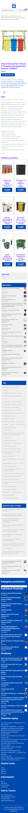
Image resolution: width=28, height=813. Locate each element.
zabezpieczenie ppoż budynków (10, 489)
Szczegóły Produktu (8, 75)
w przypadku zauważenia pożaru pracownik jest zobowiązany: (13, 483)
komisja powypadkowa (11, 85)
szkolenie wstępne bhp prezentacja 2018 (12, 476)
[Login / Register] (23, 10)
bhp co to (5, 398)
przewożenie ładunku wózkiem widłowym (12, 448)
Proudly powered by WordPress (13, 807)
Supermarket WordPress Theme (13, 809)
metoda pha (5, 424)
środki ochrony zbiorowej (8, 495)
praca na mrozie (6, 437)
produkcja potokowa (17, 443)
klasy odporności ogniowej (8, 421)
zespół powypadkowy (16, 492)
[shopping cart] (25, 10)
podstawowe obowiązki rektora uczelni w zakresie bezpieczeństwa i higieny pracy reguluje (14, 433)
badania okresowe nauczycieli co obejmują (12, 393)
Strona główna (5, 16)
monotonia (12, 424)
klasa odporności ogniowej (8, 418)
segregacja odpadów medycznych (10, 463)
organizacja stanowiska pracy (9, 427)
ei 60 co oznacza (6, 407)
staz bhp (21, 463)
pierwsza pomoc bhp (7, 430)
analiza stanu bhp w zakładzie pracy (11, 387)
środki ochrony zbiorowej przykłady (10, 498)
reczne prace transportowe (8, 456)
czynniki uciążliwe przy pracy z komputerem (12, 401)
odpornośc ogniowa (21, 424)
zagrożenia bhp (6, 492)
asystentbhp (5, 390)
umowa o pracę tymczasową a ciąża (11, 479)
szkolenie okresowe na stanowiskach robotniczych (14, 473)
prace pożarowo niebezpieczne (9, 440)
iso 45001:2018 (18, 410)
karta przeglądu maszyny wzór (9, 416)
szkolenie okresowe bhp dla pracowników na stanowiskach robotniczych (12, 470)
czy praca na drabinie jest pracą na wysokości (13, 404)
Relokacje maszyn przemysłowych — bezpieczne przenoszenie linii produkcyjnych (12, 520)
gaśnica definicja (16, 407)
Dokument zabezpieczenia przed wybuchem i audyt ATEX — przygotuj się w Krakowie (13, 752)
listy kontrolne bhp (20, 421)
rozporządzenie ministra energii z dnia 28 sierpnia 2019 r (13, 459)
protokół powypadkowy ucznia (9, 446)
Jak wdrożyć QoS (7, 548)
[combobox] (14, 586)
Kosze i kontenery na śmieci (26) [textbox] (13, 587)
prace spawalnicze (7, 443)
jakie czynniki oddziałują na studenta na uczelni (13, 413)
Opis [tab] (4, 92)
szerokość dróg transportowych (9, 466)
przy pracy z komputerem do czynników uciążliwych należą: (11, 452)
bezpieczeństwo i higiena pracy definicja (11, 395)
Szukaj (20, 9)
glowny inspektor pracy (8, 410)
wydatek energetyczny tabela (9, 486)
